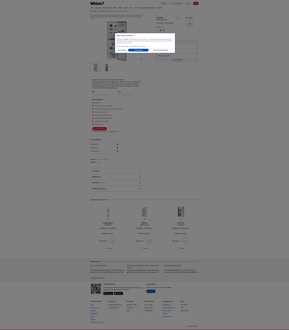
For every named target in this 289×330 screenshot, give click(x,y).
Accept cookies (138, 50)
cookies (126, 39)
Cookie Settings (122, 50)
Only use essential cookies (160, 50)
